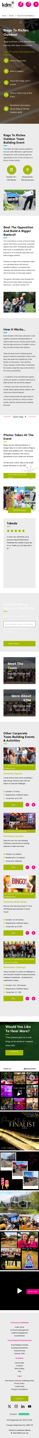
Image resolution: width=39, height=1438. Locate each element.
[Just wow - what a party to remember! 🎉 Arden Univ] (19, 1091)
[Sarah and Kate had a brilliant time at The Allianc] (19, 1250)
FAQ (19, 1371)
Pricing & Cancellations (19, 1389)
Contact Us (19, 1398)
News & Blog (19, 1369)
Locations (19, 1366)
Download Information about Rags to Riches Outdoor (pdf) (20, 108)
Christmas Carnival (13, 836)
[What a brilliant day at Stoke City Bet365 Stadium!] (19, 1170)
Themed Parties (19, 1351)
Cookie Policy (19, 1386)
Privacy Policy (19, 1383)
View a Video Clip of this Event (21, 95)
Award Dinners (19, 1336)
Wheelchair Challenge (14, 967)
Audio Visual (19, 1327)
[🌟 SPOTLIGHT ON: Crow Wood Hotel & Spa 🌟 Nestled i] (19, 1210)
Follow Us (7, 1069)
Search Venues (13, 644)
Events (11, 16)
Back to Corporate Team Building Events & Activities (18, 53)
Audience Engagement (19, 1333)
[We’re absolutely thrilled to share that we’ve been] (19, 1131)
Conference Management (19, 1330)
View (13, 805)
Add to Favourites (18, 60)
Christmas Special (12, 773)
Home (4, 16)
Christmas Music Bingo (15, 902)
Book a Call (33, 1292)
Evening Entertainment (19, 1348)
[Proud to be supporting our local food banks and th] (19, 1290)
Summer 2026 (19, 1354)
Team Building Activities (19, 1345)
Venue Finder (19, 1363)
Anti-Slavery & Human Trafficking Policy (19, 1381)
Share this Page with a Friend (20, 83)
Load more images (19, 510)
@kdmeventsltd (30, 1069)
